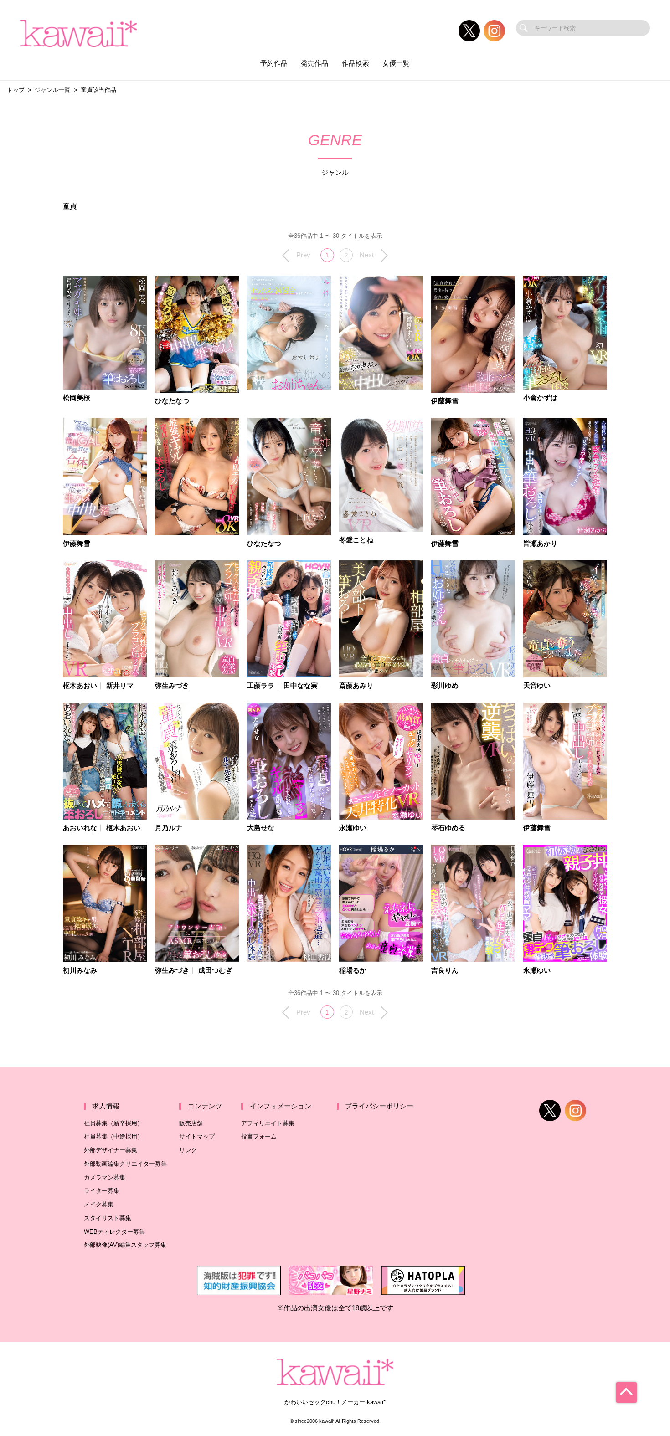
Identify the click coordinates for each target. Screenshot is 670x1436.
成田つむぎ (215, 970)
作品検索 (355, 63)
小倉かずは (540, 398)
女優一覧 (396, 63)
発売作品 (314, 63)
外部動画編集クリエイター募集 (125, 1163)
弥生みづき (172, 685)
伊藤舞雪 (445, 401)
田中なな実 (300, 685)
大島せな (260, 828)
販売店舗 (191, 1123)
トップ (16, 90)
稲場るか (352, 970)
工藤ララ (260, 685)
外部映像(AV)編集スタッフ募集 (125, 1244)
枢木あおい (80, 685)
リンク (188, 1150)
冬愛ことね (356, 540)
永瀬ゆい (352, 828)
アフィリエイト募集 (267, 1123)
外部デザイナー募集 (110, 1150)
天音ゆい (537, 685)
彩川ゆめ (445, 685)
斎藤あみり (356, 685)
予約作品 (274, 63)
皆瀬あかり (540, 543)
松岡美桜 (76, 398)
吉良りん (445, 970)
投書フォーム (259, 1136)
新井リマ (120, 685)
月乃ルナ (168, 828)
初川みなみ (80, 970)
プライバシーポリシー (379, 1106)
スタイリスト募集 (107, 1218)
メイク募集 (98, 1204)
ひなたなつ (172, 401)
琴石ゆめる (448, 828)
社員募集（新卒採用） (113, 1123)
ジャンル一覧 (52, 90)
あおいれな (80, 828)
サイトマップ (197, 1136)
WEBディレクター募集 (114, 1231)
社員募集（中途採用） (113, 1136)
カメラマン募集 (104, 1177)
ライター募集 (101, 1190)
